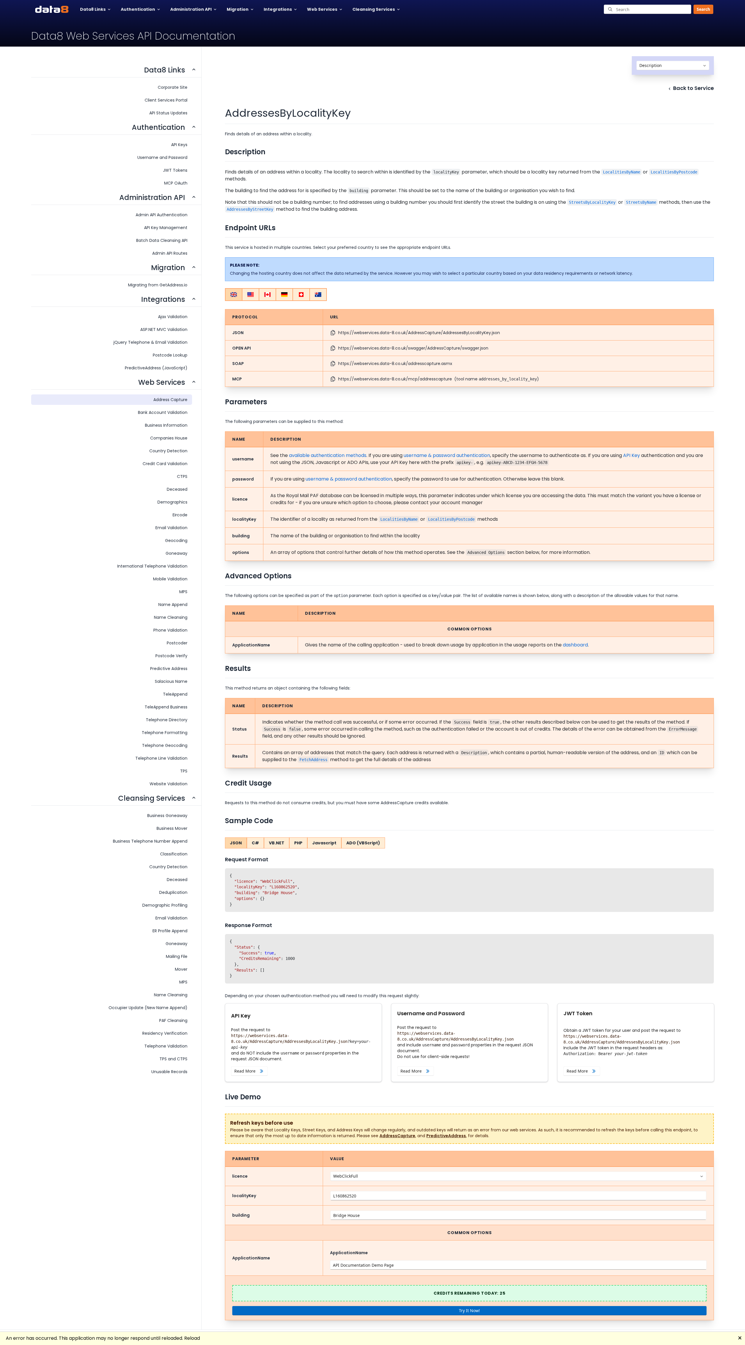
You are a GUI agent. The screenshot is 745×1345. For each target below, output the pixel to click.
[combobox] (672, 65)
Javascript (324, 843)
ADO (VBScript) (363, 843)
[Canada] (267, 294)
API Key (631, 455)
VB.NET (276, 843)
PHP (298, 843)
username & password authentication (447, 455)
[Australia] (318, 294)
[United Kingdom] (233, 294)
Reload (192, 1338)
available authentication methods (327, 455)
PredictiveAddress (446, 1136)
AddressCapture (397, 1136)
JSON (236, 843)
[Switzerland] (301, 294)
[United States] (250, 294)
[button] (701, 9)
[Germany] (284, 294)
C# (255, 843)
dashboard (575, 645)
